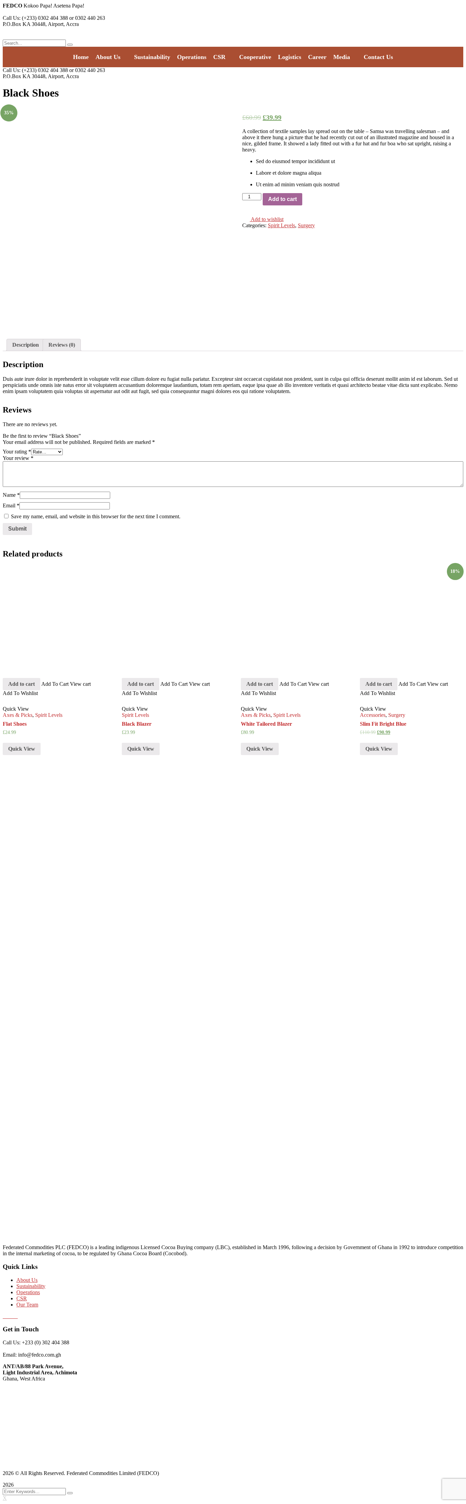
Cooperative (255, 57)
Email (11, 505)
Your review (18, 458)
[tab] (25, 345)
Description (25, 345)
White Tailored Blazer (266, 724)
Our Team (27, 1304)
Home (81, 57)
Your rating (17, 451)
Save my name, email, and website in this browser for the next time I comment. (95, 516)
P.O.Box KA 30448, (25, 24)
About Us (108, 57)
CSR (219, 57)
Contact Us (378, 57)
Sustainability (152, 57)
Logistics (289, 57)
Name (11, 495)
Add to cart (282, 199)
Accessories (372, 715)
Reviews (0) (61, 345)
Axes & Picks (17, 715)
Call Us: (11, 18)
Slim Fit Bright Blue (383, 724)
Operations (191, 57)
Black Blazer (136, 724)
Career (317, 57)
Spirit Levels (281, 225)
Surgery (306, 225)
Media (341, 57)
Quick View (21, 749)
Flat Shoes (15, 724)
